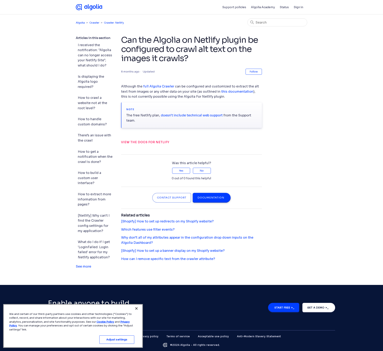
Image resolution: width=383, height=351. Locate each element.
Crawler (94, 22)
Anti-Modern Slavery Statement (259, 336)
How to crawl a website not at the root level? (92, 103)
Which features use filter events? (148, 229)
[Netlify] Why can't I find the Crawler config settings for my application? (94, 223)
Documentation (210, 197)
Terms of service (178, 336)
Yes (181, 170)
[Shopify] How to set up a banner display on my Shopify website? (173, 251)
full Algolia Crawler (158, 86)
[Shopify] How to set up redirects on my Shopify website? (167, 221)
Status (284, 7)
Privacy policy (149, 336)
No (202, 170)
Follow (254, 71)
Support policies (234, 7)
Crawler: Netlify (114, 22)
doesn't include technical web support (192, 115)
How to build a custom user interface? (89, 178)
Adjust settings (116, 339)
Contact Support (171, 197)
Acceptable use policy (213, 336)
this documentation (237, 91)
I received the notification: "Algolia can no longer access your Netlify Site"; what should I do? (95, 55)
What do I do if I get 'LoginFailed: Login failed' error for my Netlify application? (94, 249)
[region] (73, 326)
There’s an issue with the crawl (94, 138)
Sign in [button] (298, 7)
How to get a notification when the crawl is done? (95, 157)
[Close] (136, 308)
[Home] (89, 7)
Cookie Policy (105, 321)
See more (83, 266)
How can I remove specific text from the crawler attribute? (168, 259)
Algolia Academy (263, 7)
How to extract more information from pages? (94, 199)
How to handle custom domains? (92, 121)
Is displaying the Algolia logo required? (91, 81)
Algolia (80, 22)
